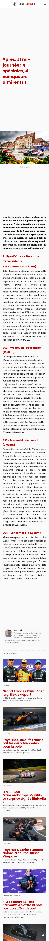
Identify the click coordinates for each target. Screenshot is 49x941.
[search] (44, 3)
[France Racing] (24, 4)
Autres (6, 896)
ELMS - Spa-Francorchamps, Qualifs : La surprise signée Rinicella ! (24, 797)
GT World (7, 786)
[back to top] (43, 935)
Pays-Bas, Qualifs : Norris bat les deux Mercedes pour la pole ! (23, 743)
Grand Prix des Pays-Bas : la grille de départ (23, 693)
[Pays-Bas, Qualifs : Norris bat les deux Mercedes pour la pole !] (24, 719)
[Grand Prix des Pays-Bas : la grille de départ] (24, 670)
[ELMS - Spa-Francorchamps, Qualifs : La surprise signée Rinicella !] (24, 771)
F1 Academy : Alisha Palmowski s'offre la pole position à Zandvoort (23, 905)
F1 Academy (15, 896)
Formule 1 (7, 685)
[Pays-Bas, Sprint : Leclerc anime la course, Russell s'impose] (24, 829)
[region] (24, 30)
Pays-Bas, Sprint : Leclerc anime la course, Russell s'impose (23, 853)
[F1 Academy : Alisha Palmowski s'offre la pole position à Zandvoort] (24, 881)
